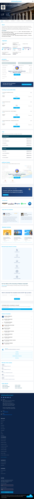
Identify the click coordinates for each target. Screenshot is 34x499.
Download (17, 298)
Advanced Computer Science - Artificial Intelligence (9, 111)
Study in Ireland (17, 386)
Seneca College (3, 453)
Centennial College (3, 449)
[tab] (2, 21)
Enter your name (4, 483)
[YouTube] (8, 397)
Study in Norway (5, 385)
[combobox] (8, 11)
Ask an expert (3, 428)
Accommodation (3, 470)
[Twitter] (6, 397)
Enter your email (4, 487)
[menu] (32, 1)
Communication (3, 473)
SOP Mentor (2, 465)
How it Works (3, 420)
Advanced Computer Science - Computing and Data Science (10, 120)
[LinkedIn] (10, 397)
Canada (17, 351)
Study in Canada (17, 385)
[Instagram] (3, 397)
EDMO (2, 423)
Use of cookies (4, 497)
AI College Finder (3, 463)
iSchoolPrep (2, 430)
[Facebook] (1, 397)
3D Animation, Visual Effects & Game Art (7, 92)
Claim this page (4, 285)
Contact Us (2, 435)
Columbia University (3, 451)
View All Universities (4, 457)
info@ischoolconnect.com (7, 414)
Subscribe (7, 492)
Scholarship (2, 425)
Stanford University (3, 442)
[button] (30, 495)
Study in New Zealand (5, 386)
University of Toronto (4, 444)
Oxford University (3, 440)
